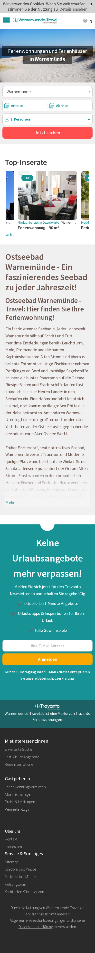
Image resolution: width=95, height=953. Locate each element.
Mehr (9, 502)
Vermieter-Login (17, 809)
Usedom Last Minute (20, 869)
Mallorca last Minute (20, 876)
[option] (47, 203)
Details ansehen (73, 9)
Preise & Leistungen (20, 801)
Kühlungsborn (15, 884)
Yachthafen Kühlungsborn (24, 891)
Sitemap (11, 861)
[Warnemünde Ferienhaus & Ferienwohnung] (35, 20)
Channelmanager (18, 794)
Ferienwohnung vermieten (25, 786)
